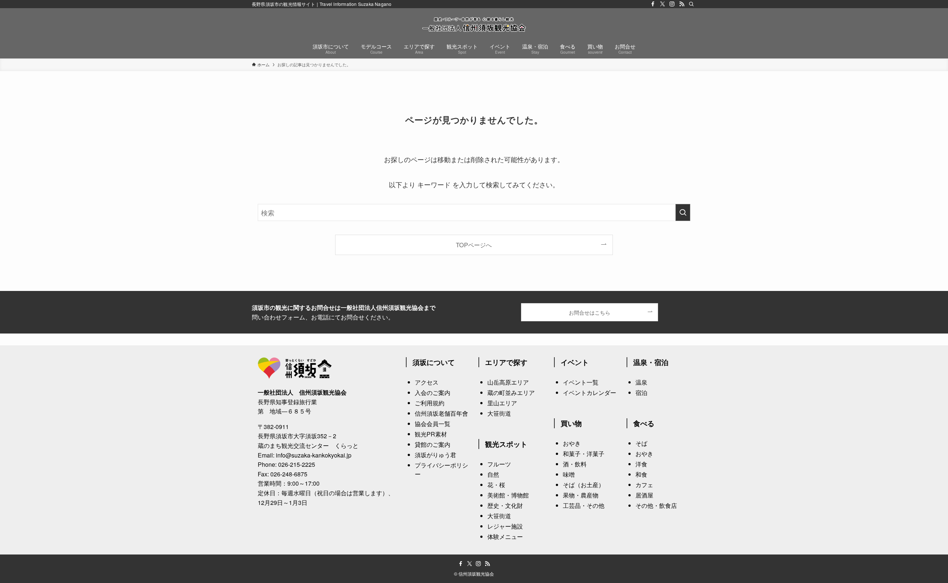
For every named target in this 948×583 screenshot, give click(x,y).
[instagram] (672, 4)
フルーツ (499, 464)
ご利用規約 (429, 403)
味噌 (569, 474)
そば (641, 443)
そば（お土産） (583, 484)
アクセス (426, 382)
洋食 (641, 464)
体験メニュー (505, 536)
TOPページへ (474, 244)
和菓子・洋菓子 (583, 453)
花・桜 (496, 484)
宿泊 (641, 392)
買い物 (571, 423)
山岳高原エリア (508, 382)
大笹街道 (499, 413)
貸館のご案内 (432, 444)
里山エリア (502, 403)
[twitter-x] (662, 4)
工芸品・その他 (583, 505)
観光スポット (506, 444)
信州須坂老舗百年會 (441, 413)
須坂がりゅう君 (435, 454)
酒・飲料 (575, 464)
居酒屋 (644, 495)
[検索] (691, 4)
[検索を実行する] (682, 212)
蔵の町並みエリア (511, 392)
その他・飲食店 (656, 505)
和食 (641, 474)
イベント (575, 362)
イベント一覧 (580, 382)
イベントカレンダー (589, 392)
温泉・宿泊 (650, 362)
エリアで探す (506, 362)
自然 (493, 474)
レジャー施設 (505, 526)
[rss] (682, 4)
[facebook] (653, 4)
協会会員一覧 (432, 423)
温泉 (641, 382)
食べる (643, 423)
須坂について (434, 362)
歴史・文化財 (505, 505)
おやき (572, 443)
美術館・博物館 (508, 495)
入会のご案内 (432, 392)
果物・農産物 (580, 495)
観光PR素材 (431, 434)
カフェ (644, 484)
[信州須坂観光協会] (474, 24)
